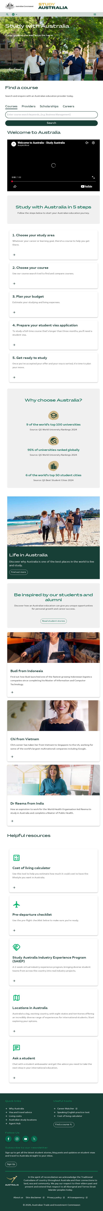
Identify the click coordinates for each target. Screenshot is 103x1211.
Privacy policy (54, 1197)
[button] (7, 14)
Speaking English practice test (73, 1112)
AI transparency (76, 1197)
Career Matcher (66, 1109)
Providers (29, 106)
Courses (11, 106)
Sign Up (11, 1164)
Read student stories (53, 621)
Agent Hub (15, 1124)
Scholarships (49, 106)
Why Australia (16, 1109)
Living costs (15, 1116)
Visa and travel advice (20, 1112)
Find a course (63, 1124)
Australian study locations (23, 1120)
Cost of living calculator (69, 1116)
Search (51, 123)
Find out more (18, 572)
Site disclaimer (34, 1197)
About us (18, 1197)
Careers (68, 106)
